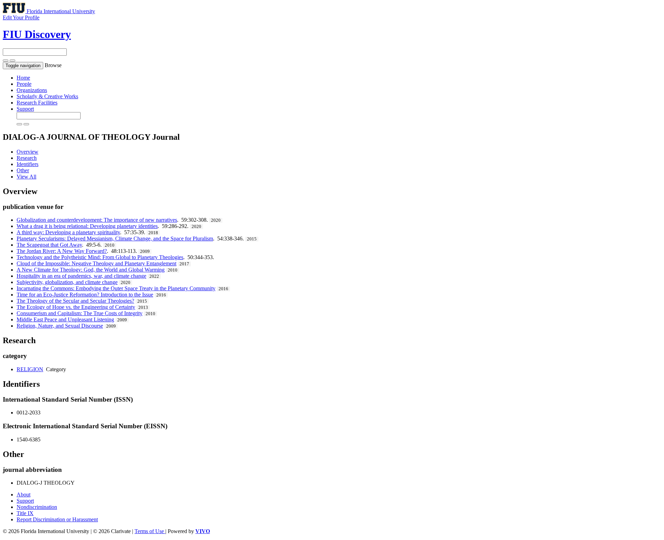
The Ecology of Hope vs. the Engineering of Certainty (76, 307)
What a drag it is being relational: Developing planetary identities (87, 226)
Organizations (32, 90)
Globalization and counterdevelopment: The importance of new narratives (97, 220)
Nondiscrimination (37, 507)
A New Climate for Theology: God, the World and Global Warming (91, 270)
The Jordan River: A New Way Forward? (62, 251)
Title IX (25, 513)
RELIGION (30, 369)
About (23, 494)
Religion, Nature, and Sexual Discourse (60, 326)
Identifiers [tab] (27, 164)
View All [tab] (26, 177)
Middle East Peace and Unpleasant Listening (65, 319)
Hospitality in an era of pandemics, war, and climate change (81, 276)
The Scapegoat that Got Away (49, 245)
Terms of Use (150, 531)
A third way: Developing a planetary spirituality (68, 232)
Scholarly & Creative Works (47, 96)
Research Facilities (37, 103)
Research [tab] (27, 158)
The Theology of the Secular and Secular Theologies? (75, 301)
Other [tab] (23, 170)
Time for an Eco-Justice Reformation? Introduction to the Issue (85, 295)
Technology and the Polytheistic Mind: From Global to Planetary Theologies (100, 257)
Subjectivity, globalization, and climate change (67, 282)
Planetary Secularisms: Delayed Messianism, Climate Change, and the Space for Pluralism (115, 238)
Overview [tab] (27, 152)
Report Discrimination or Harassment (57, 519)
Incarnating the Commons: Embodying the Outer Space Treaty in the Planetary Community (116, 288)
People (24, 84)
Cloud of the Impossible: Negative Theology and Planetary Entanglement (96, 263)
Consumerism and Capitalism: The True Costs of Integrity (79, 313)
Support (25, 109)
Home (23, 78)
